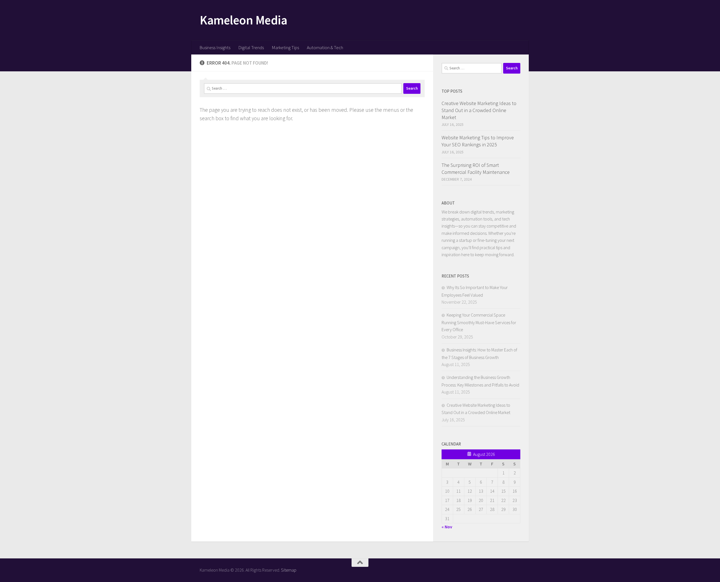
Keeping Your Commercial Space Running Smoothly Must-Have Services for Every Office (479, 322)
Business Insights (214, 47)
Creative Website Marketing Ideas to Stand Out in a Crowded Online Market (479, 110)
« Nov (447, 526)
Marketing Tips (285, 47)
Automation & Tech (325, 47)
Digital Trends (251, 47)
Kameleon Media (243, 20)
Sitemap (288, 570)
